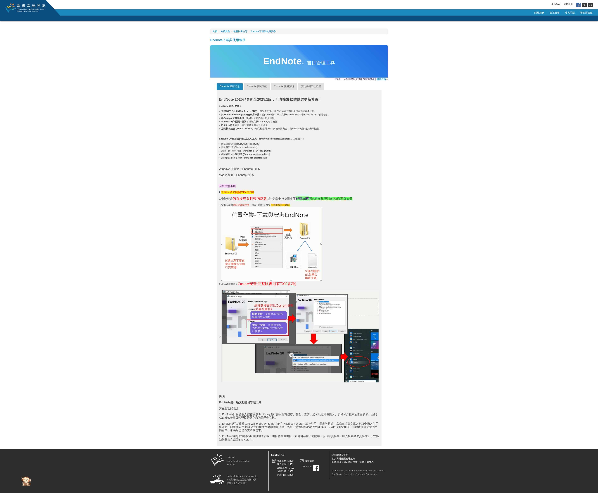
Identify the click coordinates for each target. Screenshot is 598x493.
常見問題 (570, 12)
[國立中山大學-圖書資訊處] (23, 7)
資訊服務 (555, 12)
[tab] (230, 86)
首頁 (215, 31)
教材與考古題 (240, 31)
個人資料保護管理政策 (343, 458)
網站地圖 (568, 4)
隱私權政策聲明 (340, 455)
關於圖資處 (586, 12)
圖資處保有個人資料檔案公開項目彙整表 (353, 462)
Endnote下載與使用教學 (263, 31)
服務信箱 (381, 79)
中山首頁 (555, 4)
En (590, 4)
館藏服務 (539, 12)
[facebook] (578, 4)
